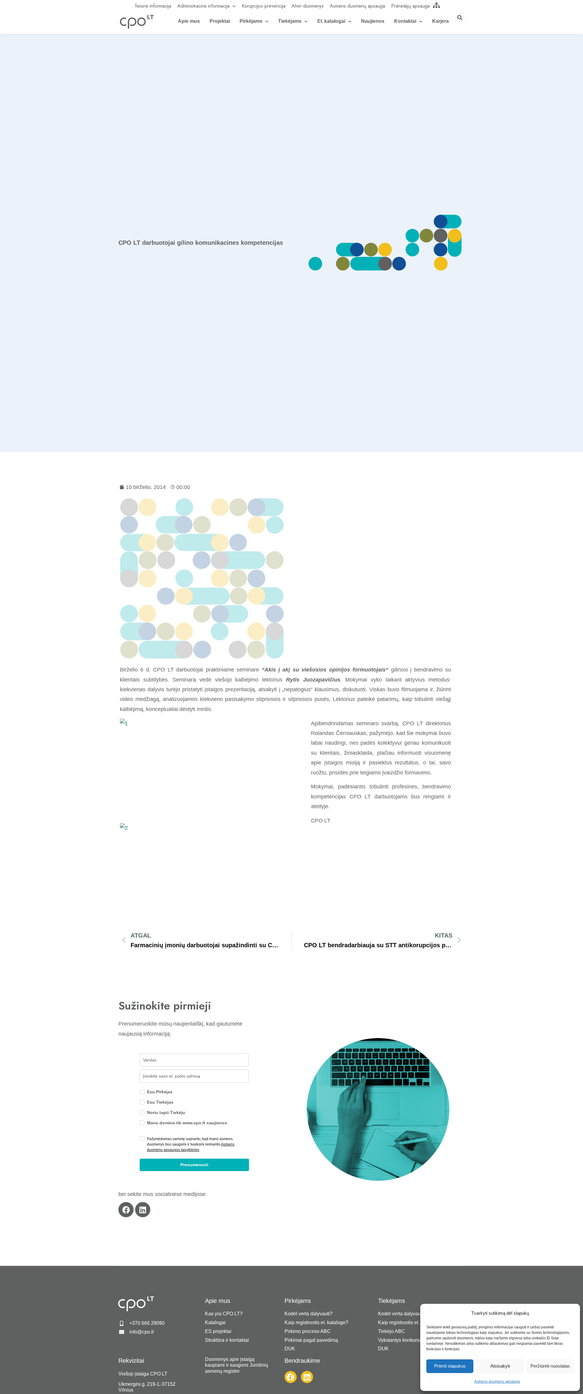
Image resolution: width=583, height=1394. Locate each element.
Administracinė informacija (203, 5)
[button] (460, 17)
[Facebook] (126, 1209)
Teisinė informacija (153, 5)
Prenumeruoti (194, 1164)
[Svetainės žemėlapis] (436, 5)
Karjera (440, 21)
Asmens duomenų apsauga (497, 1381)
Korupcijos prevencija (263, 5)
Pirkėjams (251, 21)
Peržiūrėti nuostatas (550, 1365)
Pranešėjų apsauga (410, 5)
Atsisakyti (500, 1365)
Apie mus (189, 21)
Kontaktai (405, 21)
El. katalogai (331, 21)
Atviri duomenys (308, 5)
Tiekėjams (290, 21)
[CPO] (136, 21)
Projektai (220, 21)
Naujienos (372, 21)
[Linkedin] (142, 1209)
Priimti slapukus (450, 1365)
